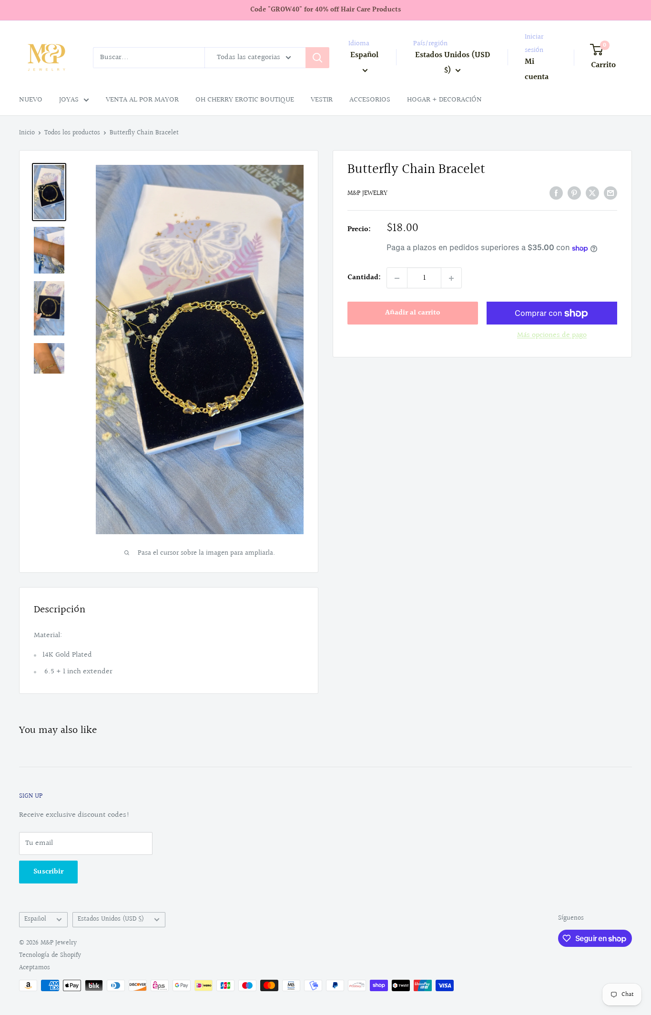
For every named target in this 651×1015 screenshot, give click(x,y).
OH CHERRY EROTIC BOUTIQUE (244, 100)
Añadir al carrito (412, 313)
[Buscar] (317, 57)
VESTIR (322, 100)
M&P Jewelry (367, 194)
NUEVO (30, 100)
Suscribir (48, 872)
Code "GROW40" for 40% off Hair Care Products (325, 9)
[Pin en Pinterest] (574, 193)
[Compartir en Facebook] (556, 193)
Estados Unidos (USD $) (111, 919)
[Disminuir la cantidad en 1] (397, 278)
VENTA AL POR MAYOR (142, 100)
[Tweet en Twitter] (592, 193)
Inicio (27, 133)
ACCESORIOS (369, 100)
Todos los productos (72, 133)
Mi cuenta (537, 69)
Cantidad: (364, 278)
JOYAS (69, 100)
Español (35, 919)
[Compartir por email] (610, 193)
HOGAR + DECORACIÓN (444, 100)
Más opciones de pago (552, 336)
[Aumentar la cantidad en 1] (451, 278)
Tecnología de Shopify (50, 955)
